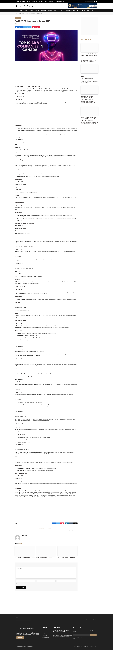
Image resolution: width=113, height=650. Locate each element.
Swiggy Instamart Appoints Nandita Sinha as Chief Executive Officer (89, 118)
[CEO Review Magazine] (25, 6)
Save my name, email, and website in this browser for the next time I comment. (31, 583)
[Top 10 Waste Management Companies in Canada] (25, 551)
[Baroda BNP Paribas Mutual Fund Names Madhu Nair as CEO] (89, 89)
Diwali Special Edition (59, 1)
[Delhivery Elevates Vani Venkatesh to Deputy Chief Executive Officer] (89, 47)
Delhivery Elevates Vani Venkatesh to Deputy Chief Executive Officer (89, 54)
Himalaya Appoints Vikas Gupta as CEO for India (89, 75)
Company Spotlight (70, 10)
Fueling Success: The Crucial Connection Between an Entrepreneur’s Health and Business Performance (62, 636)
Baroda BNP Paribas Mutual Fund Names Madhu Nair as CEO (88, 96)
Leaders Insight (52, 10)
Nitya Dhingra (84, 57)
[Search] (96, 1)
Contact (41, 1)
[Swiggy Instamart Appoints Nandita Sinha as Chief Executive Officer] (89, 111)
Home (21, 10)
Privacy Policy (93, 637)
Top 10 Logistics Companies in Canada (43, 557)
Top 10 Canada (18, 17)
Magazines (43, 10)
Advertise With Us (26, 1)
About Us (19, 1)
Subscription (34, 1)
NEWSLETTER (90, 10)
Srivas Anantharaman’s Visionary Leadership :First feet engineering (60, 530)
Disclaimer (51, 1)
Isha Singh (24, 535)
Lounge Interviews (34, 10)
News (26, 10)
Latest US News (81, 10)
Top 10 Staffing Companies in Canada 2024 (66, 557)
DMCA (46, 1)
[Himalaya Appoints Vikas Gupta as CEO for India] (89, 68)
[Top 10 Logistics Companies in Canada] (46, 551)
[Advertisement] (46, 73)
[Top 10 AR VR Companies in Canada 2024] (46, 60)
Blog (61, 10)
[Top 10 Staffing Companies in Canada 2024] (68, 551)
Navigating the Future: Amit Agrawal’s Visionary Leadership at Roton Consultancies (61, 631)
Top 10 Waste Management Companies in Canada (24, 557)
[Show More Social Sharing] (41, 27)
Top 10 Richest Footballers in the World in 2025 (35, 530)
